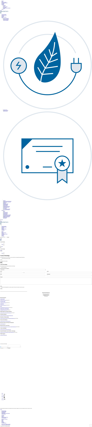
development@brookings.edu (11, 318)
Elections (3, 16)
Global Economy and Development (6, 413)
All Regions (3, 230)
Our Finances (4, 7)
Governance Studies (4, 411)
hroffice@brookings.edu (8, 329)
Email (48, 271)
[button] (46, 261)
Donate (2, 9)
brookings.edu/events (2, 321)
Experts (2, 231)
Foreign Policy (3, 412)
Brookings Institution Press (5, 417)
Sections (1, 250)
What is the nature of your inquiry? (4, 268)
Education (3, 15)
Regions (3, 210)
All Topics (3, 229)
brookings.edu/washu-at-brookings (4, 332)
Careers (2, 235)
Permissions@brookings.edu (9, 315)
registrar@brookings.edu (11, 332)
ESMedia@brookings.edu (3, 300)
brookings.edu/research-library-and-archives (5, 326)
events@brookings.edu (7, 321)
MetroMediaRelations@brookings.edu (4, 307)
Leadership (4, 5)
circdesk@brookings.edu (13, 326)
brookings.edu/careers (2, 329)
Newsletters (3, 3)
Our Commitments (5, 6)
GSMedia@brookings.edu (3, 302)
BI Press (4, 8)
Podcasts (3, 421)
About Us (3, 4)
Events (2, 1)
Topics (2, 17)
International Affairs (4, 14)
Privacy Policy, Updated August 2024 (6, 424)
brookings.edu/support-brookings (4, 318)
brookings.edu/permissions (3, 315)
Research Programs (4, 232)
